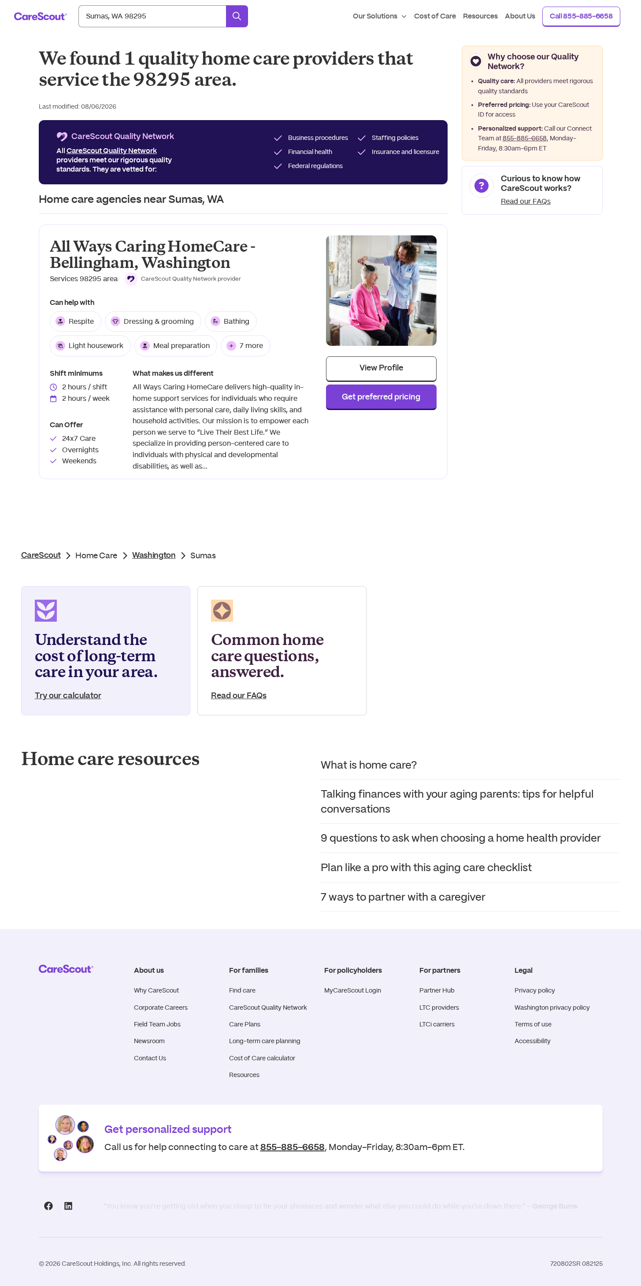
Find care (242, 990)
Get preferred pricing (381, 397)
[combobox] (152, 16)
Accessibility (533, 1040)
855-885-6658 (525, 138)
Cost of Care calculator (262, 1058)
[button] (183, 279)
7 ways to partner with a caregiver (403, 897)
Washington (153, 556)
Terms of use (533, 1024)
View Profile (381, 368)
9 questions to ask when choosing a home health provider (461, 838)
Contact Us (150, 1058)
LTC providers (439, 1007)
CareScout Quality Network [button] (112, 150)
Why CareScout (156, 990)
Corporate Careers (161, 1007)
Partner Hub (437, 990)
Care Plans (244, 1024)
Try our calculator (68, 696)
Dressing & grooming (159, 321)
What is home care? (369, 765)
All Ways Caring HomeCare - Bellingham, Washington (152, 254)
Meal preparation (181, 345)
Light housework (96, 345)
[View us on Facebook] (49, 1206)
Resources (244, 1074)
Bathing (236, 321)
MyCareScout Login (352, 990)
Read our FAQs (526, 201)
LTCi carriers (437, 1024)
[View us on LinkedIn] (68, 1206)
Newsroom (149, 1040)
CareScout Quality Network (268, 1007)
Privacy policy (535, 990)
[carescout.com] (40, 16)
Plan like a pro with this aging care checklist (426, 867)
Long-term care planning (264, 1040)
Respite (81, 321)
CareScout (41, 556)
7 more (251, 345)
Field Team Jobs (157, 1024)
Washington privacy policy (552, 1007)
